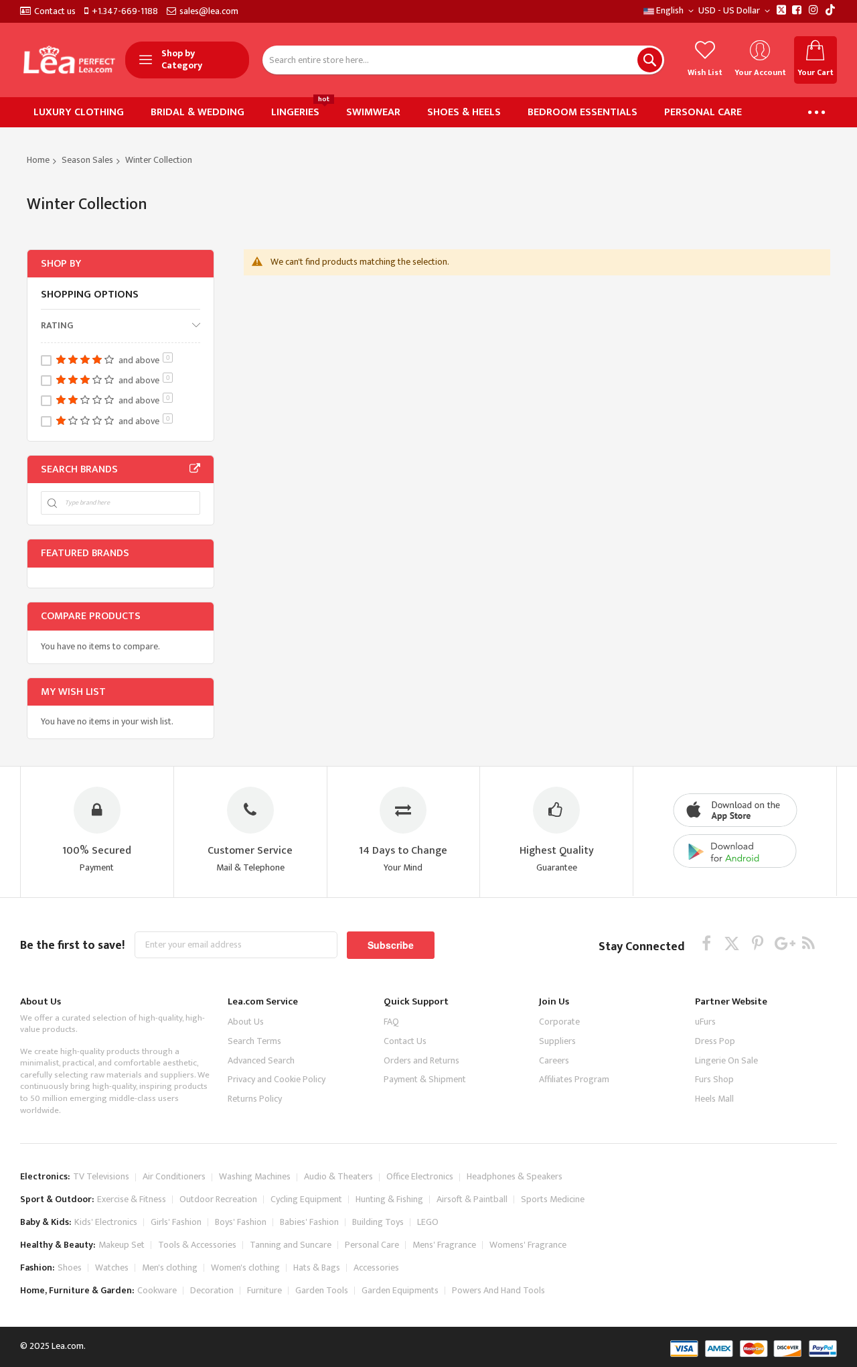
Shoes (70, 1267)
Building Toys (378, 1222)
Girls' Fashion (176, 1222)
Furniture (264, 1290)
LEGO (428, 1222)
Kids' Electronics (105, 1222)
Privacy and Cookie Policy (276, 1079)
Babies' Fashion (309, 1222)
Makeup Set (121, 1244)
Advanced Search (261, 1060)
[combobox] (463, 60)
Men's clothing (170, 1267)
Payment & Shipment (425, 1079)
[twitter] (732, 943)
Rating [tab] (57, 325)
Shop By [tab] (61, 264)
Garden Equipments (400, 1290)
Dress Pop (715, 1041)
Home (38, 160)
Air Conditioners (174, 1176)
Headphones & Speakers (514, 1176)
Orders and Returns (421, 1060)
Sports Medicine (553, 1199)
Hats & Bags (316, 1267)
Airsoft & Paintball (472, 1199)
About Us (246, 1021)
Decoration (212, 1290)
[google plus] (783, 943)
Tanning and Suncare (290, 1244)
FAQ (391, 1021)
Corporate (559, 1021)
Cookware (157, 1290)
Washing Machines (255, 1176)
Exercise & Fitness (131, 1199)
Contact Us (405, 1041)
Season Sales (87, 160)
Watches (112, 1267)
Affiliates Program (574, 1079)
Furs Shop (714, 1079)
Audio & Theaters (338, 1176)
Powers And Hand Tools (498, 1290)
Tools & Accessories (197, 1244)
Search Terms (254, 1041)
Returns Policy (255, 1098)
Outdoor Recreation (218, 1199)
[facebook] (706, 943)
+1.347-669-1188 (125, 11)
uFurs (705, 1021)
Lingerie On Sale (726, 1060)
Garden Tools (321, 1290)
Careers (554, 1060)
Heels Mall (714, 1098)
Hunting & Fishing (389, 1199)
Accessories (376, 1267)
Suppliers (557, 1041)
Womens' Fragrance (527, 1244)
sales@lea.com (208, 11)
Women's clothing (245, 1267)
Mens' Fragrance (444, 1244)
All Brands (194, 469)
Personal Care (372, 1244)
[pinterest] (757, 943)
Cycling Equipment (306, 1199)
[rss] (808, 943)
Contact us (55, 11)
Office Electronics (419, 1176)
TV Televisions (101, 1176)
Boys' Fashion (240, 1222)
